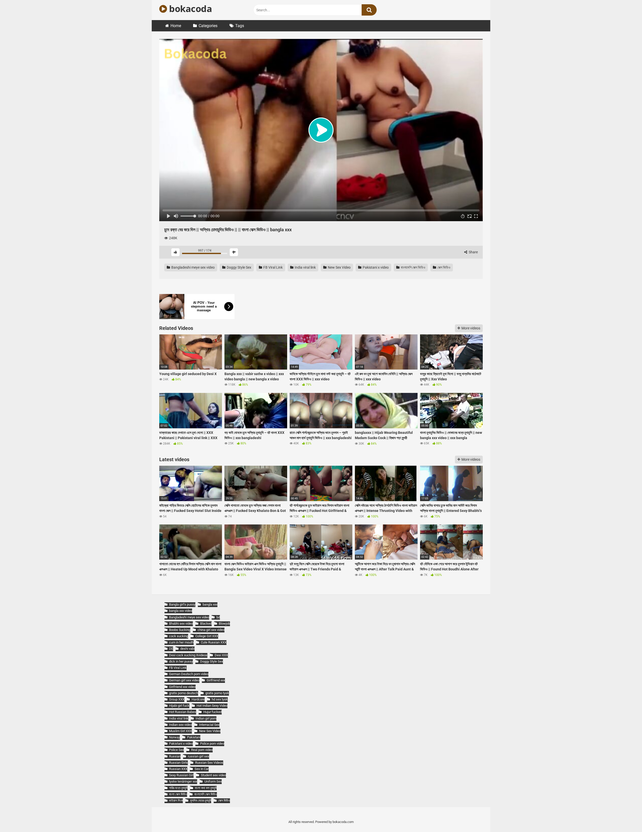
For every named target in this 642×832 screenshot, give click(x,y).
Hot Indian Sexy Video (212, 705)
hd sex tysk (220, 699)
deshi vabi (187, 648)
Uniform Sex (212, 781)
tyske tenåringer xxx (183, 781)
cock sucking (178, 636)
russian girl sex (198, 756)
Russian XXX (178, 769)
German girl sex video (184, 680)
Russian (175, 756)
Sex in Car (201, 769)
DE (171, 648)
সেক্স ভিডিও (443, 267)
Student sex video (213, 775)
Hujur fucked (212, 712)
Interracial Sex (209, 725)
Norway (174, 737)
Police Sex (176, 750)
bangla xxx (210, 604)
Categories (208, 25)
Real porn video (201, 750)
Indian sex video (180, 725)
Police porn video (212, 743)
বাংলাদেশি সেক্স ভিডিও (412, 267)
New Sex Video (339, 267)
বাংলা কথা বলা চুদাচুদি (205, 788)
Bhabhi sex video (181, 623)
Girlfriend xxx (216, 680)
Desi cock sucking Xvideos (188, 655)
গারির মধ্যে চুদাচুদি (178, 788)
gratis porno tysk (217, 693)
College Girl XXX (206, 636)
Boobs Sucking (179, 630)
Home (176, 25)
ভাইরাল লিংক (176, 800)
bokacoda (189, 9)
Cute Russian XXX (213, 642)
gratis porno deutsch (183, 693)
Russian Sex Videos (209, 762)
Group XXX (176, 699)
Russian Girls (178, 762)
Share (473, 252)
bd (218, 617)
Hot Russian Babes (182, 712)
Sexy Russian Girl (181, 775)
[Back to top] (625, 817)
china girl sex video (211, 630)
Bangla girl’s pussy (182, 604)
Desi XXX (221, 655)
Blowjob (224, 623)
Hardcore (198, 699)
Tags (239, 25)
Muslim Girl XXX (180, 731)
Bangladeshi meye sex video (193, 267)
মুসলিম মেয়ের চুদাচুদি (200, 800)
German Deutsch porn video (188, 674)
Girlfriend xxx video (182, 687)
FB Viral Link (273, 267)
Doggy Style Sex (238, 267)
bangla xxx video (180, 611)
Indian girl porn (206, 718)
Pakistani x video (375, 267)
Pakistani (193, 737)
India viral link (305, 267)
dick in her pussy (181, 661)
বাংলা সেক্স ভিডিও (178, 794)
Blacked (205, 623)
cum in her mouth (181, 642)
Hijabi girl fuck (179, 705)
